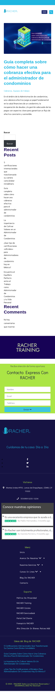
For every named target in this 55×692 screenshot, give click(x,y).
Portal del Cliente (24, 618)
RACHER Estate (23, 608)
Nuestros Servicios (28, 565)
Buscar (7, 132)
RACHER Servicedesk (26, 613)
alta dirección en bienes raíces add (33, 628)
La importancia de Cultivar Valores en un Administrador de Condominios (10, 229)
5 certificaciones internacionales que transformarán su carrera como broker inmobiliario (26, 647)
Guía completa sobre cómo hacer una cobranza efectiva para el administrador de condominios (27, 72)
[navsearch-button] (51, 12)
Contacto (24, 583)
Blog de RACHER (27, 577)
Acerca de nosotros (29, 558)
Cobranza (8, 91)
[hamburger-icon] (44, 12)
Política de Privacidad (27, 597)
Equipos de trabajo (21, 91)
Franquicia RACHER (25, 623)
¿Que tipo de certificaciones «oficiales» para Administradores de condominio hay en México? (11, 255)
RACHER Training (24, 603)
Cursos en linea (27, 571)
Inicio (22, 552)
